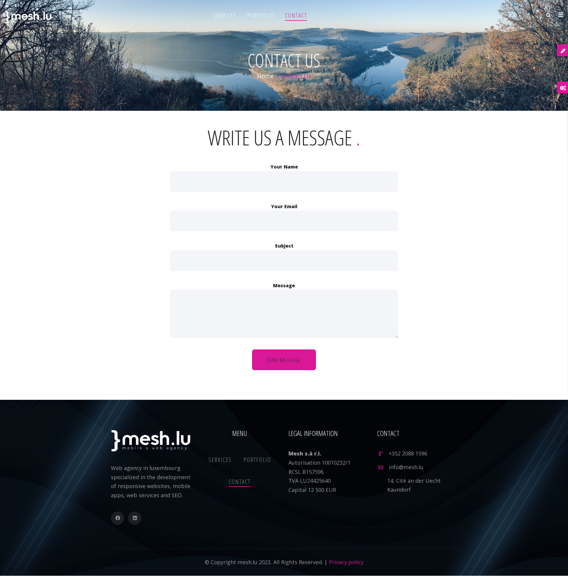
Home (265, 76)
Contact (296, 16)
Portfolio (261, 16)
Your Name (284, 166)
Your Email (284, 206)
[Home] (28, 17)
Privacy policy (346, 562)
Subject (284, 246)
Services (224, 16)
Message (284, 285)
